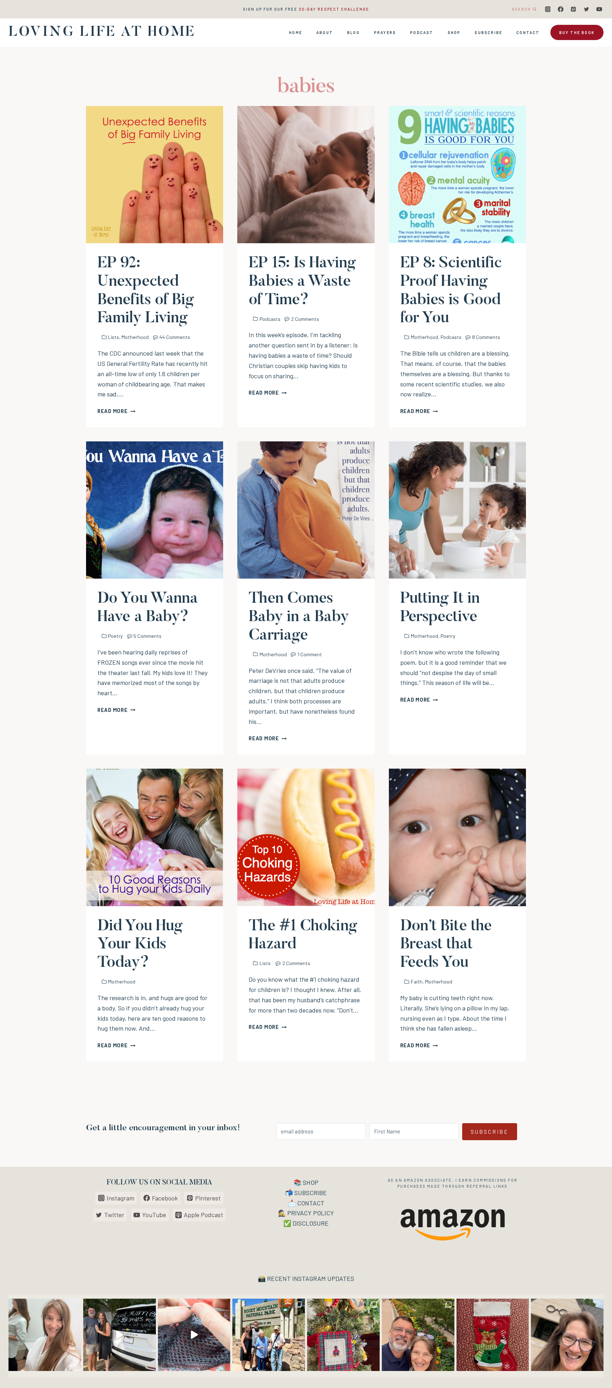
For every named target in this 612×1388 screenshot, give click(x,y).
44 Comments (174, 337)
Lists (113, 337)
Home (295, 32)
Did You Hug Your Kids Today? (139, 945)
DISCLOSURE (311, 1223)
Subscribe (488, 32)
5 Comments (148, 636)
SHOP (310, 1182)
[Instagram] (548, 9)
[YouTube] (599, 9)
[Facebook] (560, 9)
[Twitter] (586, 9)
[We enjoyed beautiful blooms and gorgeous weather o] (418, 1335)
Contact (527, 32)
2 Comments (305, 319)
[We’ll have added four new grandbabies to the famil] (493, 1335)
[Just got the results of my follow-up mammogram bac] (44, 1335)
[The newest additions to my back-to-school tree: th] (343, 1335)
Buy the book (577, 32)
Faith (417, 982)
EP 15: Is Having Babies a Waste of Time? (302, 282)
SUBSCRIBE (310, 1193)
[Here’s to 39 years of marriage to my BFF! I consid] (119, 1335)
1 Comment (310, 654)
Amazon (414, 1180)
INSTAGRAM (309, 1278)
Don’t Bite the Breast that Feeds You (446, 945)
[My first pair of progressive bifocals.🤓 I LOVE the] (567, 1335)
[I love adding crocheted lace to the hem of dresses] (194, 1335)
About (324, 32)
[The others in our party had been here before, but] (268, 1335)
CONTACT (310, 1203)
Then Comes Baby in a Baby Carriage (298, 617)
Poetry (115, 636)
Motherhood (135, 337)
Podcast (421, 32)
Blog (353, 32)
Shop (454, 32)
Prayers (385, 32)
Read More (116, 411)
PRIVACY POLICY (310, 1213)
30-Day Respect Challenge (334, 9)
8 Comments (486, 337)
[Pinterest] (573, 9)
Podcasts (270, 319)
